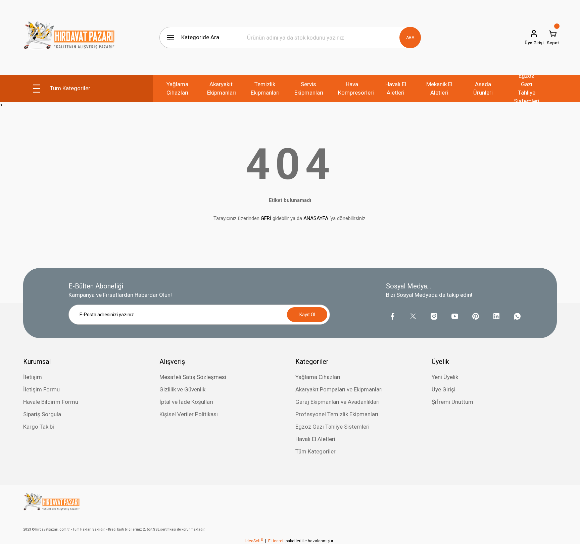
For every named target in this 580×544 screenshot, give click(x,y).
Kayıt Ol (307, 314)
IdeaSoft (254, 541)
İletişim (32, 377)
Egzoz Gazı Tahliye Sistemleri (332, 426)
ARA (410, 37)
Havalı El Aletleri (315, 439)
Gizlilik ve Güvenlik (182, 389)
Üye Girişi (443, 389)
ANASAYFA (315, 218)
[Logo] (69, 37)
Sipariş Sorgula (42, 414)
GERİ (266, 218)
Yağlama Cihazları (317, 377)
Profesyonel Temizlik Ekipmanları (336, 414)
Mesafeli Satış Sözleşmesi (192, 377)
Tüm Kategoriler (315, 451)
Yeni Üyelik (445, 377)
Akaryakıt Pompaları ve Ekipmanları (339, 389)
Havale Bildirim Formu (50, 401)
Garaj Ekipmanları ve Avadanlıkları (337, 401)
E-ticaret (276, 541)
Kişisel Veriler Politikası (188, 414)
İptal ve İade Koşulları (186, 401)
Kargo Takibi (38, 426)
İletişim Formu (41, 389)
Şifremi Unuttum (452, 401)
